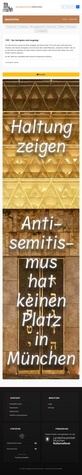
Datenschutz (14, 411)
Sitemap (51, 407)
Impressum (14, 407)
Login (50, 404)
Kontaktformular (16, 404)
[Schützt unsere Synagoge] (41, 229)
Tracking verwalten (22, 457)
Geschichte (73, 19)
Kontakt (41, 74)
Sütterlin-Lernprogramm (19, 415)
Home (64, 19)
